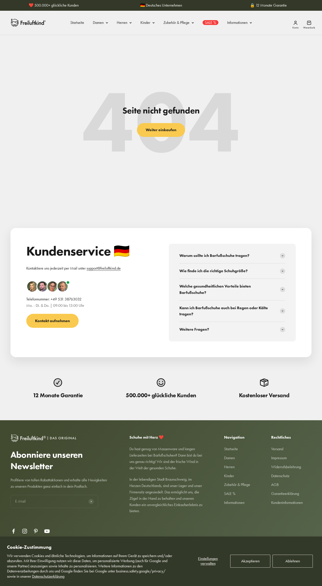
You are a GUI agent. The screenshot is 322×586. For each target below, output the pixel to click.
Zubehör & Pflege (176, 22)
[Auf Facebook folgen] (13, 531)
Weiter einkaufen (161, 129)
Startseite (77, 22)
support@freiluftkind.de (104, 268)
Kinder (145, 22)
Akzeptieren (250, 561)
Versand (277, 449)
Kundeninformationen (287, 502)
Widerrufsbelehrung (286, 466)
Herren (122, 22)
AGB (275, 484)
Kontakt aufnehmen (52, 320)
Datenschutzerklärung (48, 576)
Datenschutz (280, 475)
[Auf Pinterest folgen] (36, 531)
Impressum (279, 457)
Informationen (237, 22)
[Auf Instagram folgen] (25, 531)
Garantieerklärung (285, 493)
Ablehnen (292, 561)
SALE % (210, 22)
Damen (98, 22)
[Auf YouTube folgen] (47, 531)
